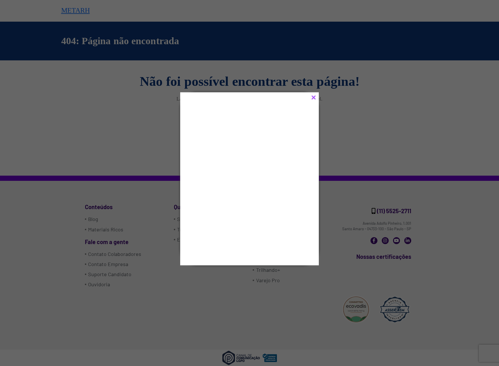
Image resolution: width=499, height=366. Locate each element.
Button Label (223, 235)
